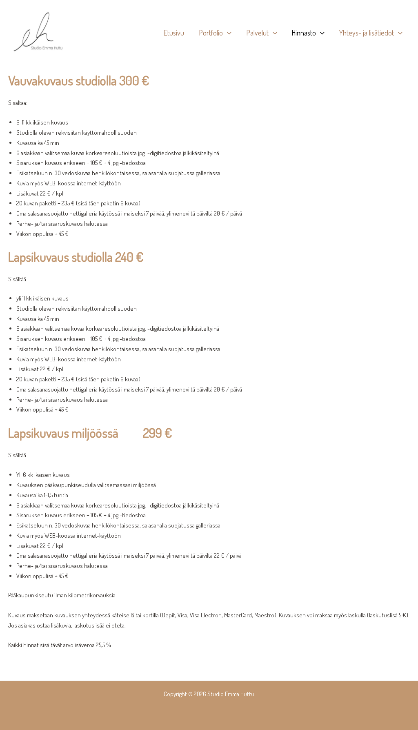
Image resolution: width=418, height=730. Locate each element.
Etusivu (173, 32)
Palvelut (257, 32)
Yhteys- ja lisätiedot (366, 32)
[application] (227, 32)
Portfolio (211, 32)
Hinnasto (303, 32)
